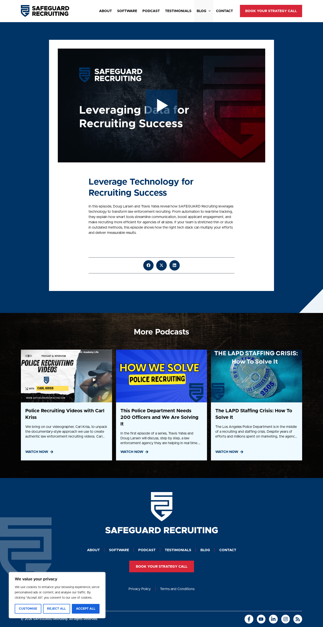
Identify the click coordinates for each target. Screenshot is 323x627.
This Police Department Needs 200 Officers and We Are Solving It (159, 418)
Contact (224, 11)
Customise (28, 608)
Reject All (56, 608)
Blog (201, 11)
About (105, 11)
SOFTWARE (127, 11)
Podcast (151, 11)
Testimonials (178, 11)
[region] (57, 595)
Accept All (85, 608)
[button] (208, 11)
